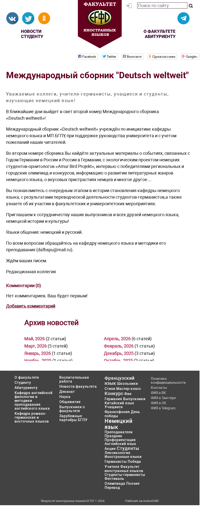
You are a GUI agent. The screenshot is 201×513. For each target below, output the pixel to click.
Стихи (110, 389)
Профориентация (120, 440)
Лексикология (117, 453)
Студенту (32, 36)
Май (28, 338)
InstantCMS (151, 501)
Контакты (159, 388)
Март (29, 345)
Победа (134, 462)
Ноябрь (32, 360)
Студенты (128, 448)
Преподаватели (119, 432)
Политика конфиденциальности (168, 381)
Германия (113, 399)
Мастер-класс (128, 389)
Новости (31, 31)
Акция (110, 449)
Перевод (112, 488)
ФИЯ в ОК (158, 403)
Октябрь (112, 360)
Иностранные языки (123, 457)
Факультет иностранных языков (124, 469)
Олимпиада (115, 483)
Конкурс (114, 393)
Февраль (113, 345)
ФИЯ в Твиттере (163, 398)
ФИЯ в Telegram (163, 408)
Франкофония (117, 412)
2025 (129, 353)
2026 (40, 338)
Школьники (127, 384)
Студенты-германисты (125, 475)
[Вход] (130, 6)
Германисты (116, 462)
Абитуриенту (160, 36)
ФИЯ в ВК (158, 393)
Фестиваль (114, 479)
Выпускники (134, 399)
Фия (128, 394)
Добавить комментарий (30, 306)
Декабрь (113, 353)
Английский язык (120, 444)
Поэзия (133, 483)
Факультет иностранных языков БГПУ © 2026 (73, 501)
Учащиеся (114, 407)
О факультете (159, 31)
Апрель (111, 338)
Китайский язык (119, 403)
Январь (31, 353)
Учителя (112, 467)
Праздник (113, 436)
